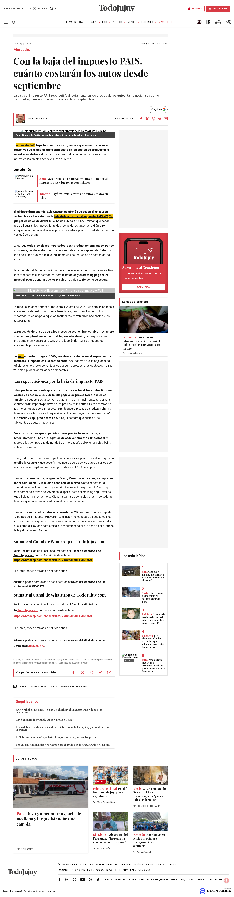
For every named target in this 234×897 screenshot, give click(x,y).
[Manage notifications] (226, 880)
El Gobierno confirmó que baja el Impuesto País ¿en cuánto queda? (56, 737)
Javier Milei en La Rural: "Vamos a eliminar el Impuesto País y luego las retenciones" (59, 711)
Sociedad (160, 864)
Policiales (147, 22)
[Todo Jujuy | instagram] (67, 879)
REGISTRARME (220, 8)
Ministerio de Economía (74, 687)
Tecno (172, 864)
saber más (143, 286)
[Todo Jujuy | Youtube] (82, 879)
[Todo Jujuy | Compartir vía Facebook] (141, 119)
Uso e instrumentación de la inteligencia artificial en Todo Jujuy (157, 879)
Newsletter (165, 22)
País (104, 22)
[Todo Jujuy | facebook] (59, 879)
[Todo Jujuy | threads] (90, 879)
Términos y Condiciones (114, 879)
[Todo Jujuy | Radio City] (208, 23)
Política (117, 22)
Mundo (131, 22)
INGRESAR (197, 8)
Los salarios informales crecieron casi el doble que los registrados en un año (63, 744)
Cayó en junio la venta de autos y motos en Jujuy (45, 719)
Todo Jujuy (19, 43)
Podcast (63, 870)
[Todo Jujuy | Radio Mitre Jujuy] (218, 23)
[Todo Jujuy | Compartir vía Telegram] (159, 119)
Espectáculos (95, 870)
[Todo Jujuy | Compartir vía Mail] (166, 119)
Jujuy (93, 22)
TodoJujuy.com (23, 555)
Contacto (201, 879)
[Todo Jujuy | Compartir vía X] (147, 119)
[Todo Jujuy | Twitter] (74, 879)
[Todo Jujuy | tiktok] (98, 879)
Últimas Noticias (74, 22)
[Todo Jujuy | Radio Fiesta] (229, 23)
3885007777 (36, 586)
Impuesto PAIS (38, 687)
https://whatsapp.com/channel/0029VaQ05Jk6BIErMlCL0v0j (53, 560)
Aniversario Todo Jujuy (136, 870)
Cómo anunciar (216, 879)
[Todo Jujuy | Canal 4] (199, 23)
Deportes (111, 864)
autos (54, 687)
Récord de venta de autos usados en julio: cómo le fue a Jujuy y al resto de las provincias (62, 728)
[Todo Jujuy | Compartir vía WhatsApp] (153, 119)
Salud (149, 864)
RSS (191, 879)
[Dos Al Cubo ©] (216, 893)
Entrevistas (78, 870)
